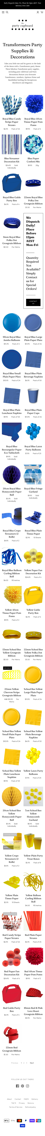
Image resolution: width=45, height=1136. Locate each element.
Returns (31, 1103)
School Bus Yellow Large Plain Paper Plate (33, 692)
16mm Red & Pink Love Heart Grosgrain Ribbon (33, 1011)
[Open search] (7, 12)
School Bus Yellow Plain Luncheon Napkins (11, 773)
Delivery (35, 1099)
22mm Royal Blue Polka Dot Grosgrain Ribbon (33, 200)
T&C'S (13, 1103)
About (9, 1099)
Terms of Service (15, 1107)
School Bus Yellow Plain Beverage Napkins (33, 734)
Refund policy (30, 1107)
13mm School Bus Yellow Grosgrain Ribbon (11, 652)
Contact (18, 1099)
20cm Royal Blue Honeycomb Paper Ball (12, 491)
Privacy (22, 1103)
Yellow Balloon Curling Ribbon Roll (33, 898)
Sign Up (38, 480)
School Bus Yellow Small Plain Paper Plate (11, 734)
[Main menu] (3, 12)
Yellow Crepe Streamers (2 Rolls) (11, 858)
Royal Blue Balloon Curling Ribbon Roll (12, 573)
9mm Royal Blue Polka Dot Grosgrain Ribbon (11, 240)
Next (32, 1063)
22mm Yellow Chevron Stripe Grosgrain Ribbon (11, 692)
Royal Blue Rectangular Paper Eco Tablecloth (12, 449)
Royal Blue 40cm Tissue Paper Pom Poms (33, 121)
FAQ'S (26, 1099)
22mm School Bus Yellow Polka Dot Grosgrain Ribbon (33, 652)
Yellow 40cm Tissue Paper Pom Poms (11, 612)
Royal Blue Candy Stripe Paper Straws (11, 121)
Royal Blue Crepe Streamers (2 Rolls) (12, 533)
